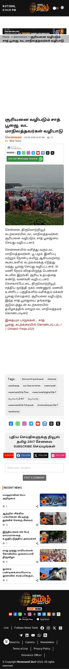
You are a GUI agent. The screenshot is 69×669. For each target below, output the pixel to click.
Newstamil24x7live (18, 392)
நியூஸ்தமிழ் (33, 398)
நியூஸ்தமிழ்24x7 (16, 398)
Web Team (15, 141)
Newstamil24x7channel (21, 405)
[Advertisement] (34, 79)
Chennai (51, 379)
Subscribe (9, 455)
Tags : (12, 379)
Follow (25, 455)
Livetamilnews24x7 (47, 405)
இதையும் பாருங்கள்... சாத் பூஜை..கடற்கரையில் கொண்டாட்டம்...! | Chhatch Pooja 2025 (33, 325)
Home (6, 37)
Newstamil (50, 385)
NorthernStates (32, 385)
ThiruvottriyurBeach (33, 379)
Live (6, 628)
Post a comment (34, 477)
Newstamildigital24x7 (44, 392)
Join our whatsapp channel (23, 158)
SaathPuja (13, 385)
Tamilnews (14, 411)
